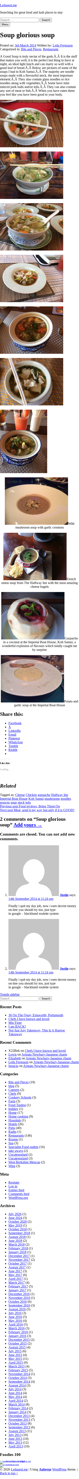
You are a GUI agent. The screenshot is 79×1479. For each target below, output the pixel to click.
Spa (10, 1143)
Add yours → (27, 825)
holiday (13, 1109)
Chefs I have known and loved (28, 1019)
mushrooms (52, 798)
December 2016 (19, 1294)
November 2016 (19, 1298)
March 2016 (16, 1328)
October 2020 (17, 1221)
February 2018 (18, 1248)
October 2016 (17, 1301)
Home (12, 1112)
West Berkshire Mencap (24, 1162)
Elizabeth (14, 1058)
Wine (11, 1166)
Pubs (11, 1128)
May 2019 (15, 1225)
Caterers (13, 1090)
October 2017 (17, 1263)
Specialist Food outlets (23, 1147)
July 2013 (14, 1435)
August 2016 (17, 1309)
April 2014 (15, 1400)
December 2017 (19, 1256)
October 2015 (17, 1343)
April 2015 (15, 1362)
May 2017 (15, 1275)
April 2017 (15, 1279)
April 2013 (15, 1446)
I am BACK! (17, 1026)
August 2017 (17, 1267)
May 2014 (15, 1397)
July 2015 (14, 1351)
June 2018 (15, 1240)
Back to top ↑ (9, 1473)
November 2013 (19, 1419)
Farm (11, 1101)
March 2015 (16, 1366)
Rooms (13, 1139)
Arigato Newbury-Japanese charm (44, 1054)
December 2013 (19, 1416)
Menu (5, 24)
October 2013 (17, 1423)
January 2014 (17, 1412)
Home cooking (18, 1116)
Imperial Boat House (14, 798)
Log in (12, 1186)
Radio (12, 1131)
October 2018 (17, 1229)
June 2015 (15, 1355)
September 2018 (19, 1233)
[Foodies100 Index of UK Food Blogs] (17, 1460)
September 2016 (19, 1305)
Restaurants (50, 49)
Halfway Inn (59, 795)
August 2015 (17, 1347)
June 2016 (15, 1317)
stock (21, 802)
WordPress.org (18, 1197)
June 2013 (15, 1438)
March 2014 (16, 1404)
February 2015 (18, 1370)
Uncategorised (18, 1154)
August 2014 (17, 1385)
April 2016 (15, 1324)
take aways (15, 1151)
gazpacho (44, 795)
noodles (66, 798)
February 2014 (18, 1408)
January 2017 (17, 1290)
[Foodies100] (9, 1464)
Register (13, 1182)
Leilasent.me (8, 5)
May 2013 (15, 1442)
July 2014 (14, 1389)
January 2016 (17, 1336)
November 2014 (19, 1374)
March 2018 (16, 1244)
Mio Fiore (15, 1023)
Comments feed (18, 1194)
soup (14, 802)
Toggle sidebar (10, 994)
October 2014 (17, 1378)
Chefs (12, 1093)
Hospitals (14, 1120)
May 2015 (15, 1359)
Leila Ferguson (63, 45)
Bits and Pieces (31, 49)
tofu (28, 802)
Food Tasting (17, 1105)
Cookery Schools (19, 1097)
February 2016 (18, 1332)
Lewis (12, 1054)
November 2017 (19, 1259)
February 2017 (18, 1286)
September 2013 (19, 1427)
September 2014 (19, 1381)
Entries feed (16, 1190)
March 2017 (16, 1282)
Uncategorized (18, 1158)
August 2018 (17, 1237)
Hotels (12, 1124)
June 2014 (15, 1393)
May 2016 (15, 1320)
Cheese (20, 795)
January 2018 (17, 1252)
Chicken (31, 795)
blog (11, 1086)
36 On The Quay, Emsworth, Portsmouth (35, 1015)
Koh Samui (36, 798)
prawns (5, 802)
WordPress (59, 1469)
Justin (64, 895)
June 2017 (15, 1271)
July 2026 (14, 1214)
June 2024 (15, 1218)
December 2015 (19, 1339)
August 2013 (17, 1431)
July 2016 (14, 1313)
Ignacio (13, 1066)
